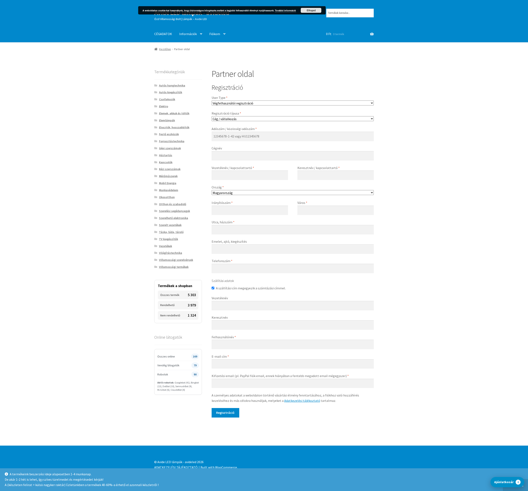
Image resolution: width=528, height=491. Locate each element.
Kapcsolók (165, 162)
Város (302, 203)
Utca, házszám (223, 222)
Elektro (163, 106)
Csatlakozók (167, 99)
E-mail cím (220, 356)
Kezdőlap (165, 49)
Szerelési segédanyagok (174, 211)
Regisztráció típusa (226, 113)
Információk (188, 34)
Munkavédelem (168, 190)
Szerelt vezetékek (170, 225)
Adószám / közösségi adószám (234, 129)
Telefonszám (222, 261)
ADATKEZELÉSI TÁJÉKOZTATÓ (176, 467)
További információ (285, 10)
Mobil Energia (167, 183)
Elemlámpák (167, 120)
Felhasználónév (224, 337)
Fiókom (214, 34)
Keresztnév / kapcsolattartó (318, 168)
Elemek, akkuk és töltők (174, 113)
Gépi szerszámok (170, 148)
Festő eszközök (169, 134)
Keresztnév (220, 317)
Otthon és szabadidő (172, 204)
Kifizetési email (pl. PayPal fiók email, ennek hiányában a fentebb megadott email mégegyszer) (280, 376)
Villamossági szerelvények (176, 260)
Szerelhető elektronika (173, 218)
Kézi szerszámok (169, 169)
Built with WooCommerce (218, 467)
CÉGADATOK (163, 34)
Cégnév (217, 148)
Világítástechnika (170, 253)
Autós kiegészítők (170, 92)
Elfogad (311, 10)
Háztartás (165, 155)
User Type (219, 98)
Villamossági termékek (174, 267)
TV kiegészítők (168, 239)
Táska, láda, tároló (171, 232)
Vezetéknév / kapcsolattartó (233, 168)
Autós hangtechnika (172, 85)
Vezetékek (165, 246)
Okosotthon (167, 197)
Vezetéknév (220, 298)
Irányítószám (222, 203)
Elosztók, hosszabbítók (174, 127)
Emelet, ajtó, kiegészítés (229, 241)
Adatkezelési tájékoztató (302, 401)
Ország (218, 187)
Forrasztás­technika (171, 141)
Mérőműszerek (168, 176)
